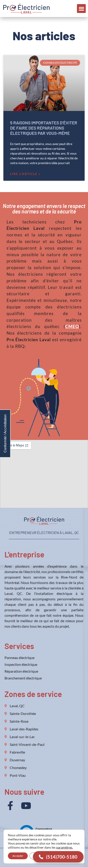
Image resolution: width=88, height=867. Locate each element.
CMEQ (72, 326)
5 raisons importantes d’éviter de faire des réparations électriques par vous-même (43, 128)
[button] (81, 8)
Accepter (17, 855)
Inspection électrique (21, 664)
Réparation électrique (21, 671)
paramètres (64, 847)
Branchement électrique (23, 678)
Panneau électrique (20, 657)
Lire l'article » (25, 174)
